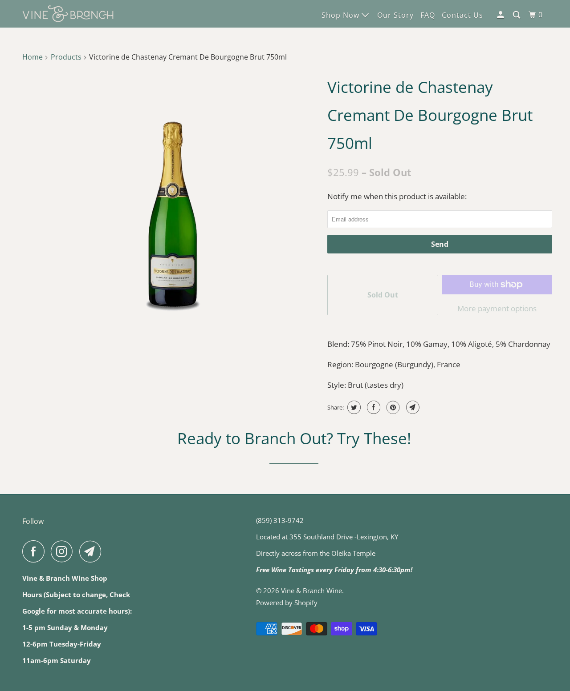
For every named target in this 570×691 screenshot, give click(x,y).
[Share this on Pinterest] (392, 407)
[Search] (517, 15)
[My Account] (501, 15)
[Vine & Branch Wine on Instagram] (64, 551)
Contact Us (462, 15)
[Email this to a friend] (411, 407)
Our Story (395, 15)
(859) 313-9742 (280, 520)
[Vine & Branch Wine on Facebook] (35, 551)
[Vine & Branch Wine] (68, 13)
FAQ (427, 15)
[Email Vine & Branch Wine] (92, 551)
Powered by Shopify (287, 602)
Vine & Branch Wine (311, 590)
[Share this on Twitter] (353, 407)
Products (66, 57)
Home (32, 57)
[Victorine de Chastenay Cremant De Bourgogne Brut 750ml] (172, 214)
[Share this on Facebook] (372, 407)
